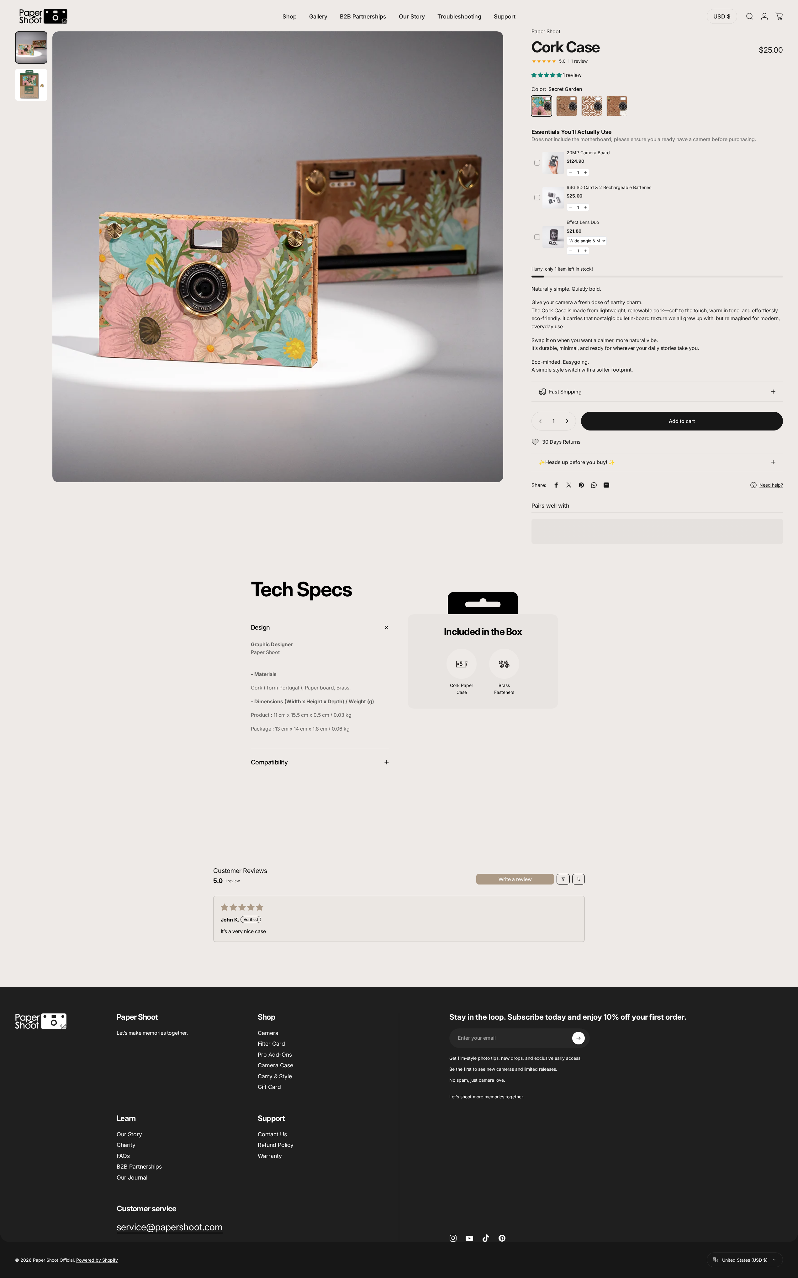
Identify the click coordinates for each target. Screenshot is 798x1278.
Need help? (771, 485)
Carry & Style (275, 1076)
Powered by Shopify (97, 1259)
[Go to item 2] (31, 85)
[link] (553, 163)
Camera (268, 1033)
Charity (126, 1145)
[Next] (487, 272)
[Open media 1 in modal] (277, 256)
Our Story (129, 1134)
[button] (547, 75)
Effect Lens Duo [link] (583, 222)
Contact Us (272, 1134)
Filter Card (271, 1043)
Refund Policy (275, 1145)
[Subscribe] (578, 1038)
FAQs (123, 1156)
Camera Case (275, 1065)
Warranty (270, 1156)
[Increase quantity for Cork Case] (568, 421)
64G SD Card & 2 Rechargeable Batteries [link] (609, 187)
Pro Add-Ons (275, 1054)
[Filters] (563, 879)
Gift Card (269, 1087)
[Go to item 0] (31, 47)
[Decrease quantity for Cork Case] (539, 421)
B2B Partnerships (139, 1166)
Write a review (515, 879)
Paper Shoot (545, 31)
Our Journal (132, 1177)
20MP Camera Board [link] (588, 152)
